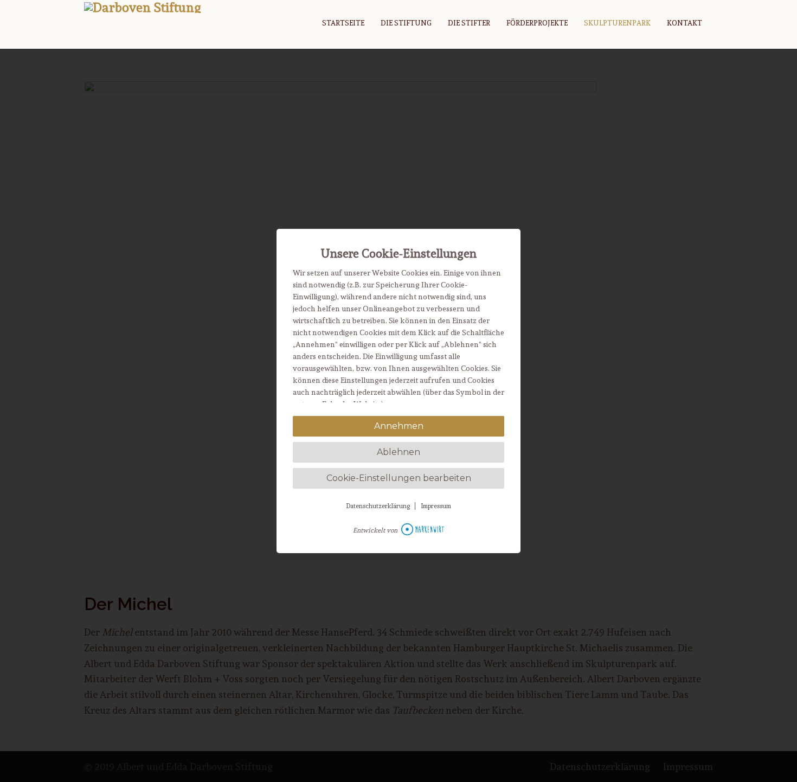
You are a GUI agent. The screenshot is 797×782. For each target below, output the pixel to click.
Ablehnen (398, 452)
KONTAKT (684, 23)
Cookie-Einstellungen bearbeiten (398, 478)
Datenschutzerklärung (378, 506)
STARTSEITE (343, 23)
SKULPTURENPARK (617, 23)
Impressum (436, 506)
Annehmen (398, 426)
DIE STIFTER (469, 23)
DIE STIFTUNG (406, 23)
